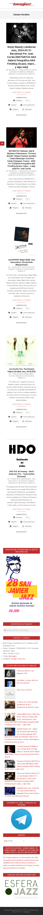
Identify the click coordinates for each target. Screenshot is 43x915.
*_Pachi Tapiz (16, 267)
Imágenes (30, 72)
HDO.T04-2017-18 (14, 481)
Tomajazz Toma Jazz (18, 659)
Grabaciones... (28, 374)
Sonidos (11, 269)
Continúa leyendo (21, 92)
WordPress (27, 912)
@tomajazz (13, 656)
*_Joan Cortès (23, 70)
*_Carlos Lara (17, 374)
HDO (33, 479)
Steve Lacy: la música (24, 690)
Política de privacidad (11, 910)
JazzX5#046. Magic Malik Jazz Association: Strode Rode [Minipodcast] (21, 262)
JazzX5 (24, 267)
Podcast (31, 267)
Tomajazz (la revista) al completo (21, 74)
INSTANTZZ (13, 70)
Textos (11, 376)
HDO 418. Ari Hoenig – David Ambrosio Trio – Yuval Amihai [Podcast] (21, 474)
